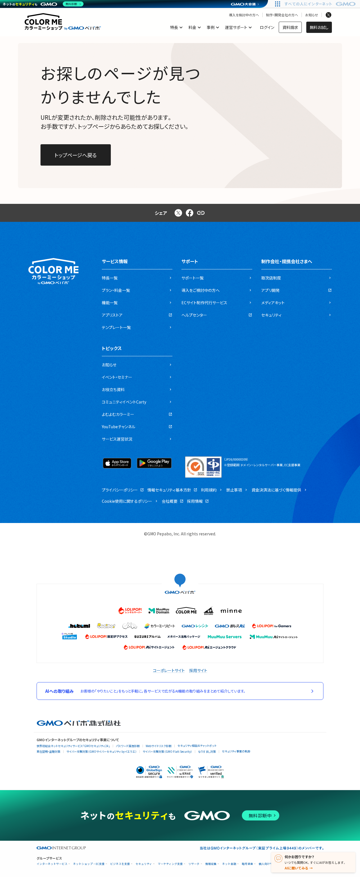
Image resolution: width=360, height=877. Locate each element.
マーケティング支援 (170, 864)
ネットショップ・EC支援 (89, 864)
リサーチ (194, 864)
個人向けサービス (270, 864)
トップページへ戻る (76, 155)
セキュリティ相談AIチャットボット (197, 745)
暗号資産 (247, 864)
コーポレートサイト (169, 670)
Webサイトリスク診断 (159, 746)
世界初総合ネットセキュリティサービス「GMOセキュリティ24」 (73, 746)
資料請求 (290, 27)
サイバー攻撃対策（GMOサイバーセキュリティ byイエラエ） (101, 751)
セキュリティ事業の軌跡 (236, 751)
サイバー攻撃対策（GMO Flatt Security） (167, 751)
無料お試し (319, 27)
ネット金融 (229, 864)
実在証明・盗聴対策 (48, 751)
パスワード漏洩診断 (128, 746)
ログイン (267, 27)
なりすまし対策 (207, 751)
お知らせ (311, 15)
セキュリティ (144, 864)
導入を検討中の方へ (244, 15)
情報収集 (211, 864)
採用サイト (198, 670)
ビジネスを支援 (120, 864)
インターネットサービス (52, 864)
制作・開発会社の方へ (282, 15)
